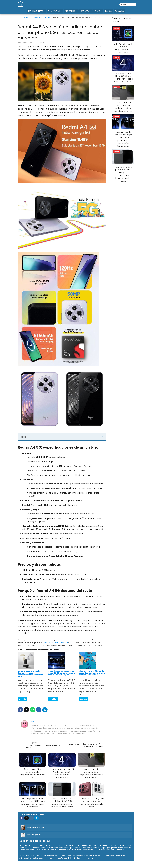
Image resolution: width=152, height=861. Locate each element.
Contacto (39, 858)
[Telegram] (45, 709)
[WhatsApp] (32, 709)
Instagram (55, 642)
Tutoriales (119, 11)
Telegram (46, 642)
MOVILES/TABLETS (35, 11)
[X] (26, 709)
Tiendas (108, 11)
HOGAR (97, 11)
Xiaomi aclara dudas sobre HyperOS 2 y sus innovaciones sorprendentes (86, 745)
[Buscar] (133, 4)
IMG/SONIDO (70, 11)
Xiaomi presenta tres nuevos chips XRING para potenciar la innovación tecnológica (61, 673)
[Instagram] (31, 818)
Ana (33, 721)
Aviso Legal (23, 858)
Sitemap (31, 858)
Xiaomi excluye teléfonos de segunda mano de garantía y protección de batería (92, 673)
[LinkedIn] (38, 709)
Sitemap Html (89, 858)
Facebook (64, 642)
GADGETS (85, 11)
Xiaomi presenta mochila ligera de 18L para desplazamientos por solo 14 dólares (30, 674)
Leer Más (22, 699)
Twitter (72, 642)
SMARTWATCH (54, 11)
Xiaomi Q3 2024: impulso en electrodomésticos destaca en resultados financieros (43, 745)
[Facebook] (20, 709)
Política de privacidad (52, 858)
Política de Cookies (69, 858)
